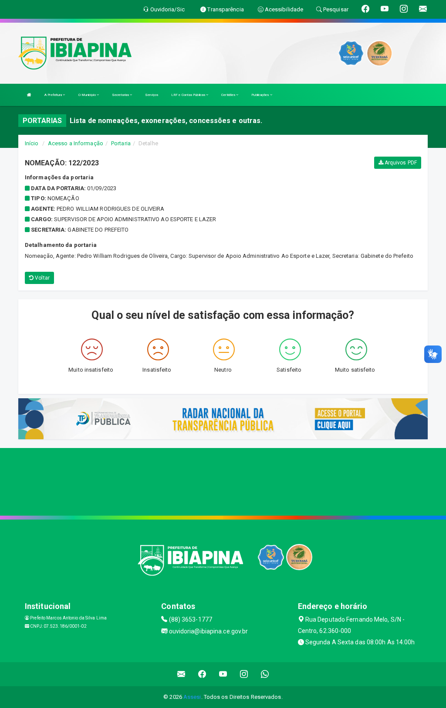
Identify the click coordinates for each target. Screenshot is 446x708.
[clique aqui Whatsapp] (265, 674)
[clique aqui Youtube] (223, 674)
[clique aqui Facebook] (202, 674)
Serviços (151, 95)
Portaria (121, 143)
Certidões (228, 95)
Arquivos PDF (400, 163)
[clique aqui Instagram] (244, 674)
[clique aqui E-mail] (181, 674)
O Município (87, 95)
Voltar (42, 278)
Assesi (192, 697)
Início (32, 143)
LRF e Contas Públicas (188, 95)
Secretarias (121, 95)
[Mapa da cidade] (223, 480)
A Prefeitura (53, 95)
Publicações (260, 95)
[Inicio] (29, 95)
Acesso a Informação (75, 143)
